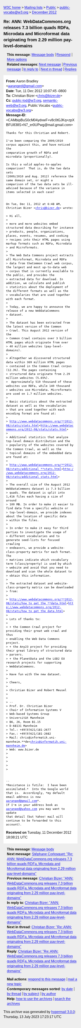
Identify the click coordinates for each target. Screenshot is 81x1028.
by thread (14, 994)
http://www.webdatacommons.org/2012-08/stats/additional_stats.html (39, 472)
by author (49, 994)
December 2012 (44, 12)
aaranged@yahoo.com (21, 808)
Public (51, 7)
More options (17, 59)
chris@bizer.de (48, 96)
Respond (63, 55)
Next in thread (51, 69)
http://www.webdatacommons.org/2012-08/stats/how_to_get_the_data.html (39, 607)
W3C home (12, 7)
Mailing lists (33, 7)
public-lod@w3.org (26, 100)
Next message (50, 64)
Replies (70, 69)
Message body (43, 55)
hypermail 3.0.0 (63, 1012)
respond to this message (46, 979)
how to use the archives (34, 999)
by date (67, 989)
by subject (31, 994)
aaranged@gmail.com (25, 86)
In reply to (30, 69)
